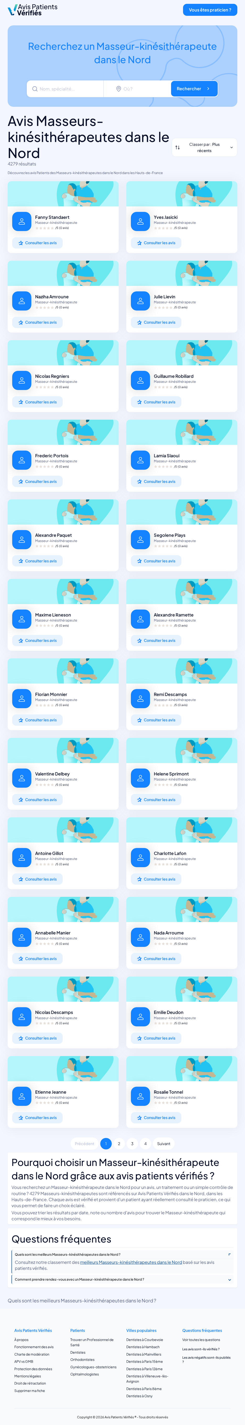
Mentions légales (27, 1376)
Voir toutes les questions (201, 1339)
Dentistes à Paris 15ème (144, 1361)
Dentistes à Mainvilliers (143, 1354)
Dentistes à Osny (139, 1396)
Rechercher (189, 88)
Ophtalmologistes (84, 1374)
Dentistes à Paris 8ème (144, 1388)
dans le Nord (112, 172)
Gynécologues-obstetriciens (93, 1367)
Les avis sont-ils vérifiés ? (201, 1349)
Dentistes (77, 1352)
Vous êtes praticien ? (210, 9)
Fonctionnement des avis (34, 1347)
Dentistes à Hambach (143, 1347)
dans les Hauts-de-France (142, 172)
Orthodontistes (82, 1359)
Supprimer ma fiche (29, 1390)
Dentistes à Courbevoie (144, 1339)
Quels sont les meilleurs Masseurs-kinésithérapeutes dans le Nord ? (68, 1254)
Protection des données (33, 1369)
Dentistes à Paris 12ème (144, 1369)
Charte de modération (31, 1354)
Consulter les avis (41, 242)
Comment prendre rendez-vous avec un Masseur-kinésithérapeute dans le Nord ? (79, 1279)
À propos (21, 1339)
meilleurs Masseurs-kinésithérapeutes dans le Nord (131, 1262)
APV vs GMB (23, 1361)
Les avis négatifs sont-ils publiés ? (206, 1360)
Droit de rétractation (30, 1383)
